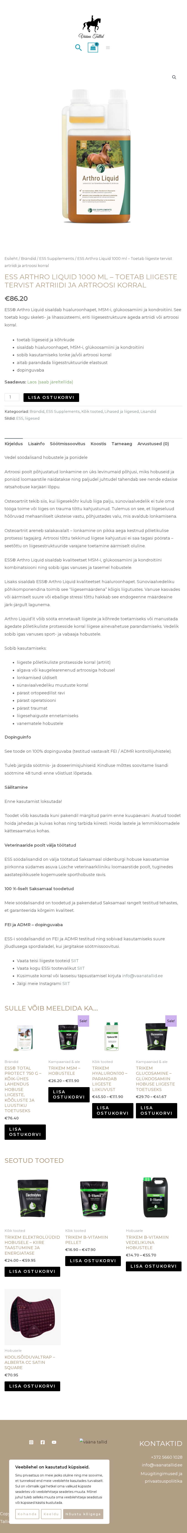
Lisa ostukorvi (51, 397)
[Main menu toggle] (108, 47)
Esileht (11, 258)
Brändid (28, 258)
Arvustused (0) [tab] (153, 443)
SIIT (75, 960)
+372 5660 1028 (166, 1457)
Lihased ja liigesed (121, 411)
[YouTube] (54, 1442)
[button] (78, 47)
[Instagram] (31, 1442)
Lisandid (148, 411)
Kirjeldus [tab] (14, 443)
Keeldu (51, 1514)
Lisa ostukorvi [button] (25, 1132)
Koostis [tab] (98, 443)
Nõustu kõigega (83, 1514)
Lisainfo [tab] (36, 443)
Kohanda (27, 1514)
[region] (59, 1492)
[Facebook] (42, 1442)
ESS (19, 418)
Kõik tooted (92, 411)
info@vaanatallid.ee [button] (162, 1465)
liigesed (32, 418)
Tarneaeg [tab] (122, 443)
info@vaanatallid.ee (142, 975)
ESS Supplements (56, 258)
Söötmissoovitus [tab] (67, 443)
